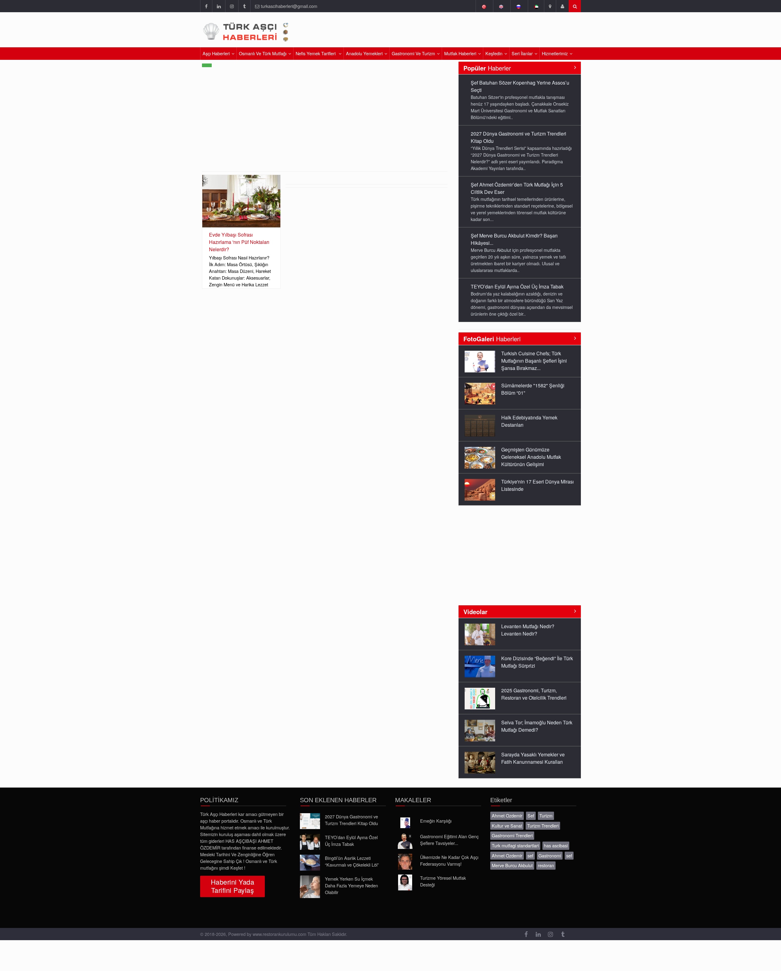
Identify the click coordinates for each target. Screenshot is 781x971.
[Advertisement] (509, 32)
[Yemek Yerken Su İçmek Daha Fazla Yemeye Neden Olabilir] (310, 886)
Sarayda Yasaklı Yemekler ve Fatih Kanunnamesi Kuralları (533, 726)
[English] (501, 6)
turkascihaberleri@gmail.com (289, 6)
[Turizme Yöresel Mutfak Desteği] (405, 882)
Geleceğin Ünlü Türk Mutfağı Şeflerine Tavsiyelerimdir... (532, 758)
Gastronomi (549, 855)
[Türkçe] (484, 6)
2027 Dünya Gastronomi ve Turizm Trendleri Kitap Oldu (351, 819)
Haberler (487, 67)
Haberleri (491, 338)
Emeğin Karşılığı (436, 820)
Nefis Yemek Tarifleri (316, 53)
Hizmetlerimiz (555, 53)
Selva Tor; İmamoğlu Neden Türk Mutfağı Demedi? (536, 694)
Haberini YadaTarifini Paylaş (232, 886)
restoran (546, 865)
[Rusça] (518, 6)
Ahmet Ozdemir (507, 815)
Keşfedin (493, 53)
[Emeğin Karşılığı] (405, 822)
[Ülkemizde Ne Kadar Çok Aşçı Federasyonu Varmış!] (405, 862)
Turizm (545, 815)
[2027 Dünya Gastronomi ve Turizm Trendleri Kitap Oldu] (310, 821)
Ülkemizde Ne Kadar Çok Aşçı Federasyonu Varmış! (449, 860)
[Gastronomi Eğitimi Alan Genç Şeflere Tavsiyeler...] (405, 841)
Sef (530, 815)
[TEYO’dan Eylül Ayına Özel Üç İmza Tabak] (310, 842)
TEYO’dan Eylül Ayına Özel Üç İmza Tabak (517, 235)
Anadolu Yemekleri (364, 53)
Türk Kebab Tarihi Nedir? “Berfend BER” (528, 485)
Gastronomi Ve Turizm (413, 53)
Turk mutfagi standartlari (515, 845)
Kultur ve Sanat (507, 825)
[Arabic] (536, 6)
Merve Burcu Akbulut (512, 865)
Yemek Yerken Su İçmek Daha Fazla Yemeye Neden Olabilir (351, 885)
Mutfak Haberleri (460, 53)
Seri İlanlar (522, 53)
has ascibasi (556, 845)
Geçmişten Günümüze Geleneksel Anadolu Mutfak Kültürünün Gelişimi (531, 425)
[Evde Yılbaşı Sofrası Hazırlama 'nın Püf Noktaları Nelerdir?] (241, 201)
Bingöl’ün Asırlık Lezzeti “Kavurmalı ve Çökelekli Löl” (352, 861)
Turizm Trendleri (543, 825)
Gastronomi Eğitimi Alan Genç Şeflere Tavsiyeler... (449, 839)
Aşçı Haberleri (216, 53)
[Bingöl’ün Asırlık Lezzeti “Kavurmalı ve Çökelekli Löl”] (310, 863)
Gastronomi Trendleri (512, 835)
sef (530, 855)
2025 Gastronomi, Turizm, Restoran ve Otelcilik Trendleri (534, 662)
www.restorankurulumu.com (279, 934)
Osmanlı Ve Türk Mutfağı (262, 53)
